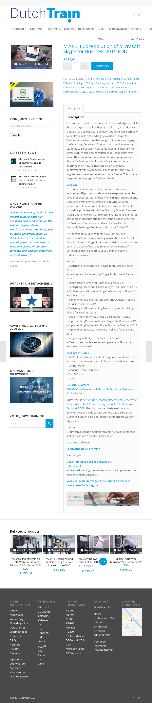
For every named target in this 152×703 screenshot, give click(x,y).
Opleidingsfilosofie (21, 623)
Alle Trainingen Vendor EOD (106, 83)
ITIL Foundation (75, 636)
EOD (76, 91)
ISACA (41, 641)
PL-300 (70, 631)
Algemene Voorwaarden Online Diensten (19, 672)
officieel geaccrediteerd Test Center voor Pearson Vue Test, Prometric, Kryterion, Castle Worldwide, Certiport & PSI (101, 404)
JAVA (40, 659)
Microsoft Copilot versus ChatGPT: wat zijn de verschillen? (32, 163)
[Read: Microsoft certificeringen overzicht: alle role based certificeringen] (13, 178)
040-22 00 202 (102, 635)
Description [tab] (73, 108)
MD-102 (70, 627)
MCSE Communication (98, 91)
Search (15, 135)
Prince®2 (43, 633)
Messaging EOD (89, 87)
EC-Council (44, 611)
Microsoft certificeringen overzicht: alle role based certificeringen (32, 180)
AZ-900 (70, 610)
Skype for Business (128, 91)
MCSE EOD (74, 87)
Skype (114, 91)
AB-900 (70, 623)
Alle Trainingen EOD (79, 83)
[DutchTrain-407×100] (45, 15)
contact (127, 432)
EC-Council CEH (75, 640)
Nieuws (14, 610)
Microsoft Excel (75, 648)
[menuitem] (18, 29)
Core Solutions (122, 87)
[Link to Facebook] (133, 15)
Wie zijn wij (16, 619)
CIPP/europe (73, 653)
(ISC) (42, 647)
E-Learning (93, 449)
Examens (15, 636)
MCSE (82, 91)
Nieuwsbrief (17, 614)
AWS (41, 651)
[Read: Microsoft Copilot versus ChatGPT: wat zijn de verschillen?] (13, 161)
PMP (68, 644)
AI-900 (69, 619)
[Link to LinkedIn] (139, 15)
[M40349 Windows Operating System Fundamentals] (149, 351)
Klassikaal (74, 466)
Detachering (17, 627)
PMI (40, 637)
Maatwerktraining (79, 470)
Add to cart (102, 65)
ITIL (40, 628)
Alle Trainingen (98, 78)
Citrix (41, 663)
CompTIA (43, 616)
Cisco (41, 624)
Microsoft (103, 87)
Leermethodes (19, 631)
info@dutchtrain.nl (105, 650)
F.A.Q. (13, 640)
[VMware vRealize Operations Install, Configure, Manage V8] (3, 351)
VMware (43, 620)
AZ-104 (70, 614)
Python (42, 655)
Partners (15, 644)
